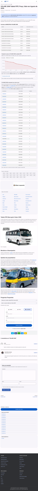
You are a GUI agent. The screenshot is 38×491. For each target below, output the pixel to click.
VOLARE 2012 (4, 128)
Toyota (2, 481)
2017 (31, 173)
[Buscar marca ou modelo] (36, 1)
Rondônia (27, 198)
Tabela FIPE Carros (4, 457)
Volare (9, 4)
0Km (4, 173)
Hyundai (2, 483)
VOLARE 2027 (4, 415)
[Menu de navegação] (2, 1)
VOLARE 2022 (4, 101)
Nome (3, 381)
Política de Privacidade (23, 476)
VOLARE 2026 (4, 417)
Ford (1, 478)
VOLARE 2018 (4, 112)
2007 (27, 175)
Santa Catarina (22, 466)
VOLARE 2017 (4, 431)
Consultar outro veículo (19, 409)
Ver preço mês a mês (6, 76)
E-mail (20, 381)
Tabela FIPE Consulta (11, 293)
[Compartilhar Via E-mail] (25, 333)
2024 (7, 173)
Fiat (1, 476)
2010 (21, 175)
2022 (14, 173)
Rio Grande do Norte (29, 196)
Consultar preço (19, 325)
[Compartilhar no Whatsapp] (19, 333)
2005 (34, 175)
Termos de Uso (22, 478)
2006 (31, 175)
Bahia (3, 202)
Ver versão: (3, 57)
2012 (14, 175)
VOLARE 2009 (8, 87)
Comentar (35, 352)
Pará (15, 202)
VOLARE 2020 (4, 426)
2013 (11, 175)
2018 (27, 173)
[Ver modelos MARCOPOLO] (19, 185)
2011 (17, 175)
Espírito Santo (5, 209)
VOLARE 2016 (4, 117)
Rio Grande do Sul (28, 200)
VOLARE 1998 (4, 165)
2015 (4, 175)
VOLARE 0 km (4, 93)
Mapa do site (3, 466)
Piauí (15, 211)
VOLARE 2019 (4, 109)
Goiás (3, 211)
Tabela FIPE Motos (4, 459)
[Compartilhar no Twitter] (12, 333)
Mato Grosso (16, 196)
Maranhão (15, 194)
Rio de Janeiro (28, 194)
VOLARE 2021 (4, 104)
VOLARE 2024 (4, 96)
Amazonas (4, 198)
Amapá (4, 200)
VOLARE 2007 (12, 85)
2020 (20, 173)
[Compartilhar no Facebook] (15, 333)
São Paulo (27, 209)
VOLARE (3, 438)
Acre (3, 194)
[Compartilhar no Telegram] (22, 333)
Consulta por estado (4, 464)
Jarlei (5, 343)
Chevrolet (2, 474)
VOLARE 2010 (4, 133)
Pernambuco (16, 209)
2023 (10, 173)
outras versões (14, 291)
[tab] (10, 309)
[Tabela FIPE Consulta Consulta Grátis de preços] (7, 1)
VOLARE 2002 (4, 154)
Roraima (27, 202)
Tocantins (27, 211)
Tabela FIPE (2, 4)
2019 (24, 173)
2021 (17, 173)
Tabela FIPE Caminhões (4, 461)
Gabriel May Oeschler (8, 352)
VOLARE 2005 (4, 146)
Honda (2, 480)
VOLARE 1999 (4, 162)
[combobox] (19, 314)
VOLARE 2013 (4, 125)
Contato (21, 474)
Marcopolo (6, 4)
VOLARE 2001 (4, 157)
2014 (7, 175)
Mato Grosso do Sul (17, 198)
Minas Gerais (16, 200)
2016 (34, 173)
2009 (24, 175)
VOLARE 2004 (4, 149)
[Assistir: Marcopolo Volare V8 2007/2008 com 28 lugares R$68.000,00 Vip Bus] (19, 277)
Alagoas (4, 196)
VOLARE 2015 (4, 120)
